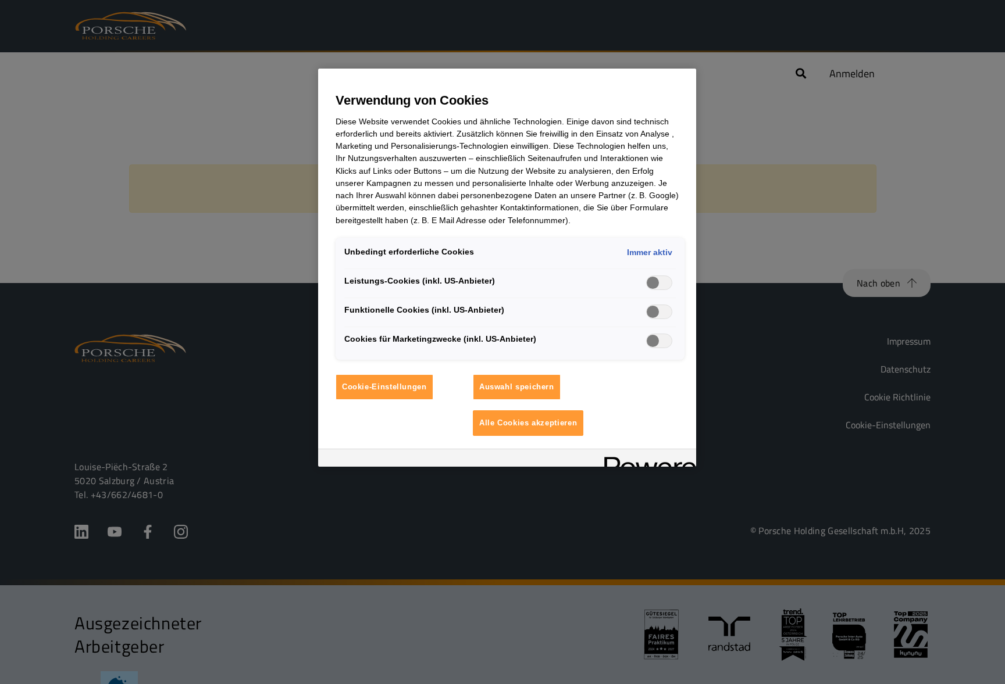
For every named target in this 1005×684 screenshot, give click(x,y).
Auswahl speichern (516, 386)
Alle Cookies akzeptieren (528, 422)
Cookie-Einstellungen (384, 386)
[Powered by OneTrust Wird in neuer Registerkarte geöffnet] (646, 459)
